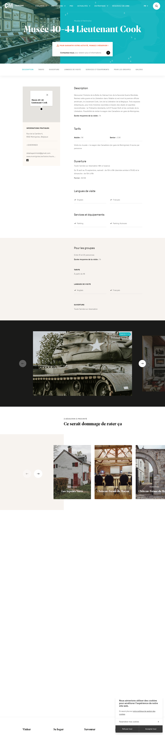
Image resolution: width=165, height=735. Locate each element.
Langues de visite (72, 70)
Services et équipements (97, 70)
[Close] (47, 95)
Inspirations (57, 6)
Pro (71, 6)
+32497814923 (32, 145)
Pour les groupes (122, 70)
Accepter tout (150, 729)
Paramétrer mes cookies (129, 722)
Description (27, 70)
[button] (22, 363)
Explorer (39, 6)
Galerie (139, 70)
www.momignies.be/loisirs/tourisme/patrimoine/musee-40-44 (41, 157)
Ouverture (54, 70)
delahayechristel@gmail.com (38, 153)
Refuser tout (127, 729)
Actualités (82, 6)
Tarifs (41, 70)
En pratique (100, 6)
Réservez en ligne (121, 6)
